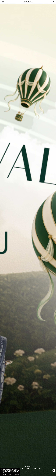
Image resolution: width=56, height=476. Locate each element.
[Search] (50, 1)
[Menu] (3, 2)
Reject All (10, 474)
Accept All (4, 474)
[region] (10, 472)
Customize (17, 474)
